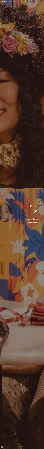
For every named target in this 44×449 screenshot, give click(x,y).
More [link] (38, 1)
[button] (42, 1)
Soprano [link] (27, 1)
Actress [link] (32, 1)
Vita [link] (19, 1)
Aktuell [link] (22, 1)
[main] (33, 224)
